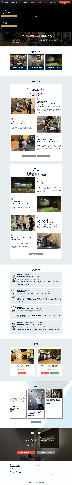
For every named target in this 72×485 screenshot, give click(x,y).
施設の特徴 (40, 2)
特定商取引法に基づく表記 (54, 474)
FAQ (51, 2)
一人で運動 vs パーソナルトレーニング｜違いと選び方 (17, 407)
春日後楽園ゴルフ (39, 474)
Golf (9, 28)
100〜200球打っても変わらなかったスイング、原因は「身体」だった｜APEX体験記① (36, 412)
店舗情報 (25, 2)
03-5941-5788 (22, 369)
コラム (55, 2)
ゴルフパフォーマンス (31, 415)
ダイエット (48, 403)
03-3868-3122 (50, 369)
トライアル (38, 476)
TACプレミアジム (14, 2)
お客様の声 (46, 2)
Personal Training (10, 16)
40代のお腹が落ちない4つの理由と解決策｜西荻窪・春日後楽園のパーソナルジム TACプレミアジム (54, 401)
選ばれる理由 (33, 2)
